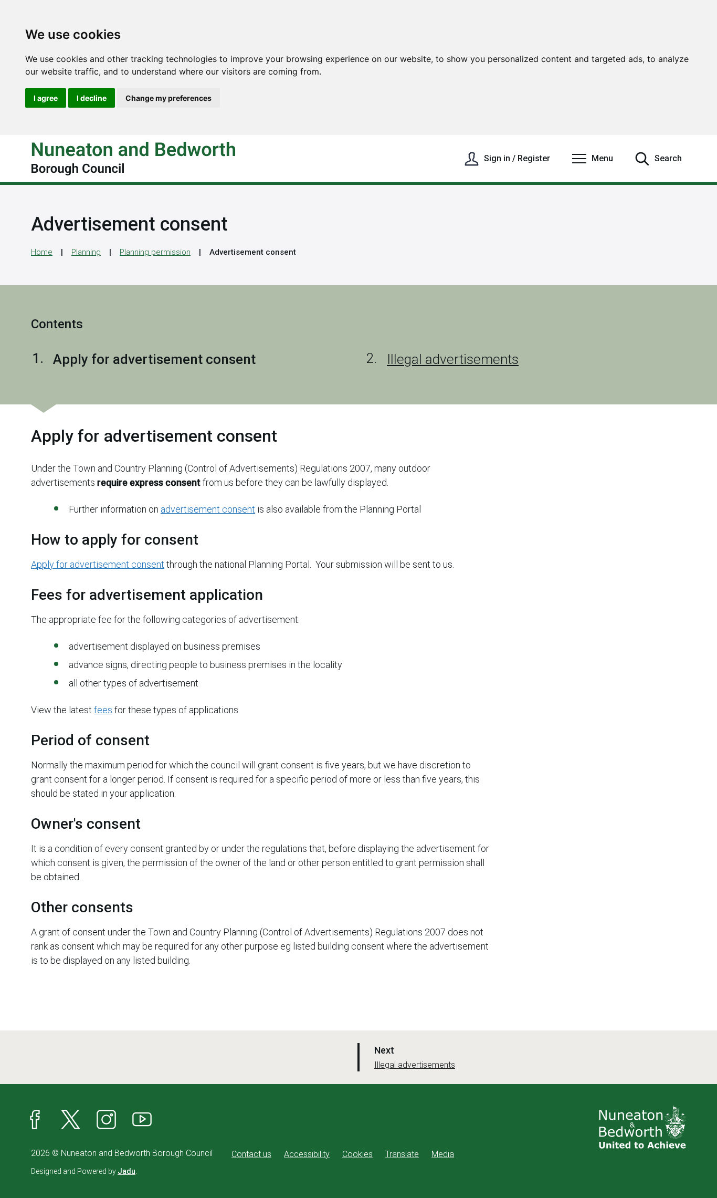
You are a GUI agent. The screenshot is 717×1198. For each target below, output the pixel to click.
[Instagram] (106, 1119)
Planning (86, 252)
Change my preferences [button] (168, 97)
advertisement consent (208, 509)
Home (41, 252)
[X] (71, 1119)
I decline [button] (92, 97)
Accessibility (307, 1154)
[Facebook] (35, 1119)
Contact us (251, 1154)
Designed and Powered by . (84, 1171)
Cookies (357, 1154)
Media (442, 1154)
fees (103, 709)
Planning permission (155, 252)
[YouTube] (142, 1119)
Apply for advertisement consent (97, 564)
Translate (402, 1154)
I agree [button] (46, 97)
